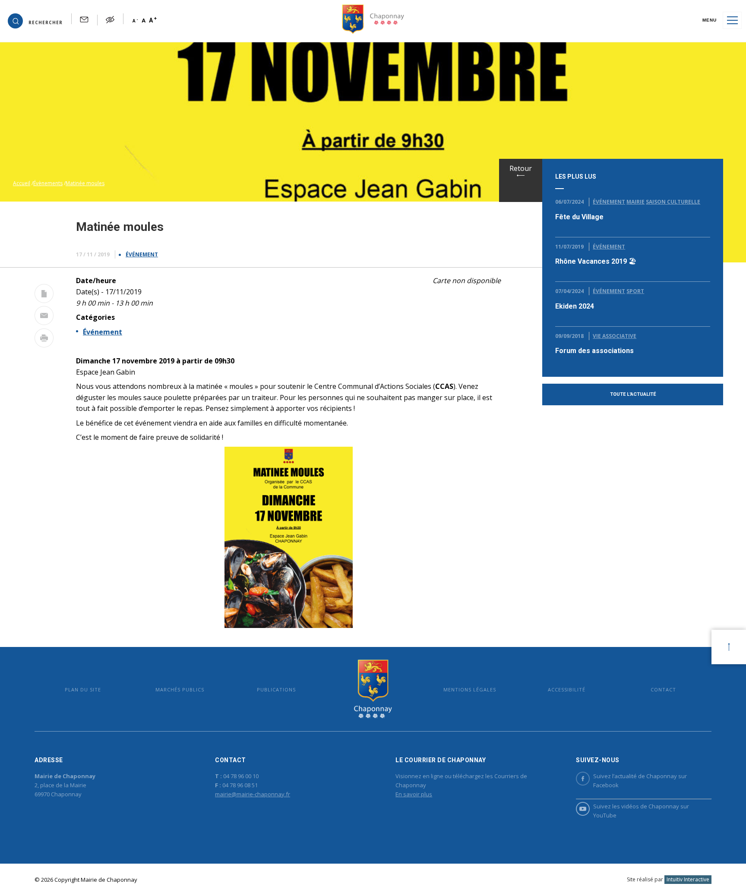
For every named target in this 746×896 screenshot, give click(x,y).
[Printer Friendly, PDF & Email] (44, 295)
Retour (520, 168)
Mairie (635, 201)
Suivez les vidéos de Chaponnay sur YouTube (641, 810)
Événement (142, 254)
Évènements (48, 183)
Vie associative (614, 336)
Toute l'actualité (633, 394)
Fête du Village (579, 217)
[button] (35, 20)
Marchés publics (179, 689)
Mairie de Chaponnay (373, 689)
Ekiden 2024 (574, 306)
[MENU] (732, 20)
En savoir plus (413, 794)
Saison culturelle (673, 201)
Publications (276, 689)
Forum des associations (594, 351)
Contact (663, 689)
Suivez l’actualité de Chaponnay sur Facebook (640, 780)
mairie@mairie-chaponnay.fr (252, 794)
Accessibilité (566, 689)
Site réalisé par (668, 879)
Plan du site (83, 689)
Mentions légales (469, 689)
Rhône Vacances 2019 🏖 (595, 261)
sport (635, 291)
